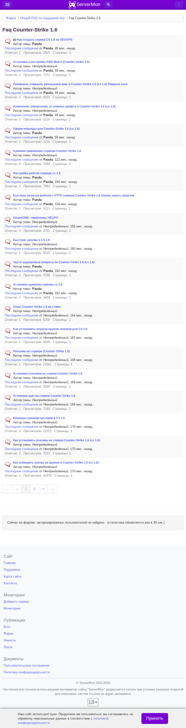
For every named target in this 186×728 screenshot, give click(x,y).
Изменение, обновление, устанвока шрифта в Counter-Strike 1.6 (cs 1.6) (64, 106)
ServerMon (88, 4)
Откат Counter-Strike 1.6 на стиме (37, 306)
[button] (108, 4)
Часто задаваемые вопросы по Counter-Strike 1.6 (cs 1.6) (54, 262)
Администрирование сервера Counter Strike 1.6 (47, 151)
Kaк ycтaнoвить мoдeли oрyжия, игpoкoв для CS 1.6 (50, 329)
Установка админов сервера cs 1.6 (37, 284)
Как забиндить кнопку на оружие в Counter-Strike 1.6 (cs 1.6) (56, 462)
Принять (154, 718)
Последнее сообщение (21, 48)
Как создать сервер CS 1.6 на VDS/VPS (44, 39)
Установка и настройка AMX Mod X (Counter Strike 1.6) (51, 62)
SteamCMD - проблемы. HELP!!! (35, 217)
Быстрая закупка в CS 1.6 (31, 240)
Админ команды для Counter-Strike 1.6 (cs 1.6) (46, 128)
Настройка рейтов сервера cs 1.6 (37, 173)
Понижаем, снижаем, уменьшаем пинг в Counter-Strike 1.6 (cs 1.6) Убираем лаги (70, 84)
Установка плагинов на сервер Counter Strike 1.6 (47, 373)
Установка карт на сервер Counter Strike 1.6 (44, 396)
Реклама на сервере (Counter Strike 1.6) (41, 351)
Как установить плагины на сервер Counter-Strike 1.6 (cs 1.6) (56, 440)
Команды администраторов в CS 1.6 (39, 418)
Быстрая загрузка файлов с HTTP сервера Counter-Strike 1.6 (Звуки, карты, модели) (73, 195)
